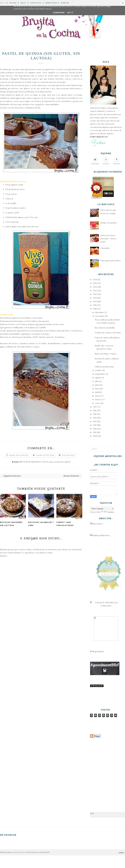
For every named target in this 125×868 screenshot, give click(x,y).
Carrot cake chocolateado (65, 523)
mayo (97, 388)
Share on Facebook (18, 455)
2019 (95, 305)
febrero (98, 399)
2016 (95, 410)
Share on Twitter (45, 455)
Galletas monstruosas (104, 367)
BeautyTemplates (19, 852)
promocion (59, 462)
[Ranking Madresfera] (100, 535)
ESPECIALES (36, 3)
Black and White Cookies (105, 354)
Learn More (59, 13)
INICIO (3, 3)
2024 (95, 287)
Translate (110, 512)
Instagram (95, 164)
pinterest (116, 164)
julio (97, 381)
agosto (98, 377)
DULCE (23, 3)
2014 (95, 418)
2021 (95, 298)
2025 (95, 283)
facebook (106, 164)
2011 (94, 429)
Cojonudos (104, 248)
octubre (98, 370)
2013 (95, 421)
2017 (95, 407)
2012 (95, 425)
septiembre (100, 374)
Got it (70, 13)
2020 (95, 301)
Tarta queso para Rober (110, 260)
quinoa (67, 462)
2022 (95, 294)
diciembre (99, 312)
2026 (95, 279)
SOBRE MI (65, 3)
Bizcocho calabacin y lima (41, 523)
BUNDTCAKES (51, 3)
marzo (98, 396)
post (51, 462)
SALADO (12, 3)
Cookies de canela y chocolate (108, 332)
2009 (95, 436)
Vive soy (34, 217)
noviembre (100, 316)
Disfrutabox (5, 104)
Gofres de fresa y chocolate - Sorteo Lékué (108, 238)
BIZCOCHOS (24, 462)
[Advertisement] (106, 771)
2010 (95, 432)
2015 (95, 414)
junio (97, 385)
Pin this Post (68, 455)
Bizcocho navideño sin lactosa (11, 523)
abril (97, 392)
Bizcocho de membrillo (105, 328)
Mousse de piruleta (108, 223)
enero (97, 403)
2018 (95, 309)
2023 (95, 290)
